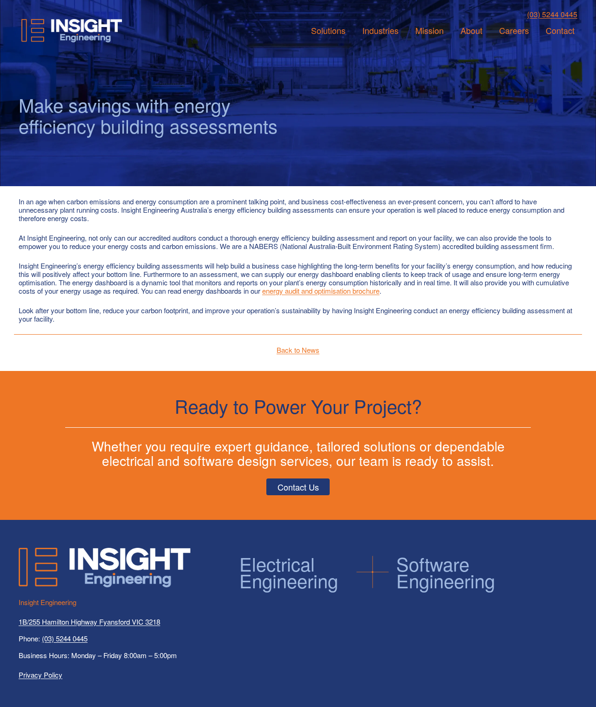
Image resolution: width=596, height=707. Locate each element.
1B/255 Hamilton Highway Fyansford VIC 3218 (89, 621)
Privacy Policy (40, 675)
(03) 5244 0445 (552, 14)
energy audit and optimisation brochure (320, 291)
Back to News (298, 350)
